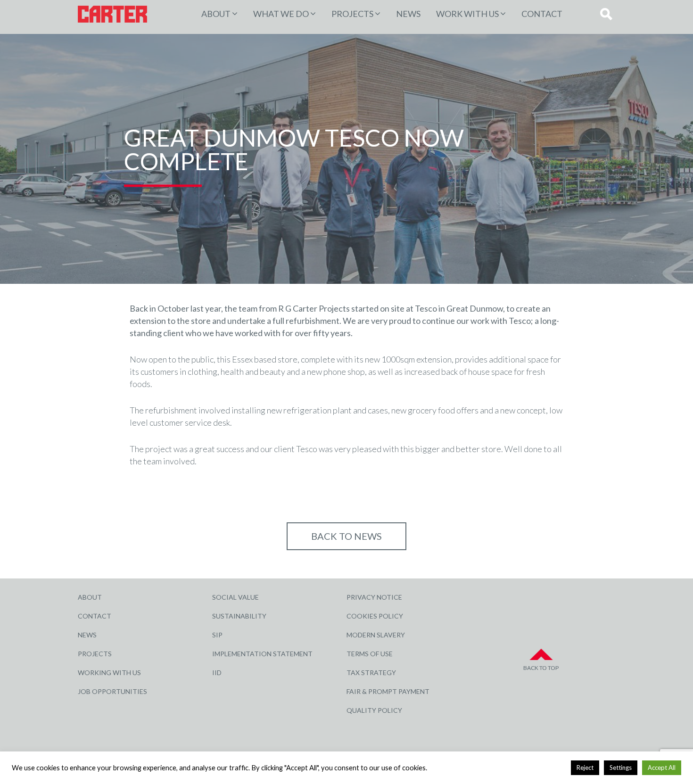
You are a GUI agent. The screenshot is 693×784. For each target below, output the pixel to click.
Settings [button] (621, 767)
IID (217, 672)
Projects (95, 654)
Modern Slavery (375, 635)
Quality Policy (374, 710)
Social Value (235, 597)
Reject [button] (585, 767)
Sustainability (239, 616)
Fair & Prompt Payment (387, 691)
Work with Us (467, 13)
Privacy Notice (374, 597)
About (216, 13)
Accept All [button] (662, 767)
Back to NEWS (346, 536)
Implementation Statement (262, 654)
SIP (217, 635)
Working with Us (109, 672)
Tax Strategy (371, 672)
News (408, 13)
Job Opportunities (112, 691)
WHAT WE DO (281, 13)
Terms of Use (369, 654)
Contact (541, 13)
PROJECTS (352, 13)
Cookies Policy (374, 616)
